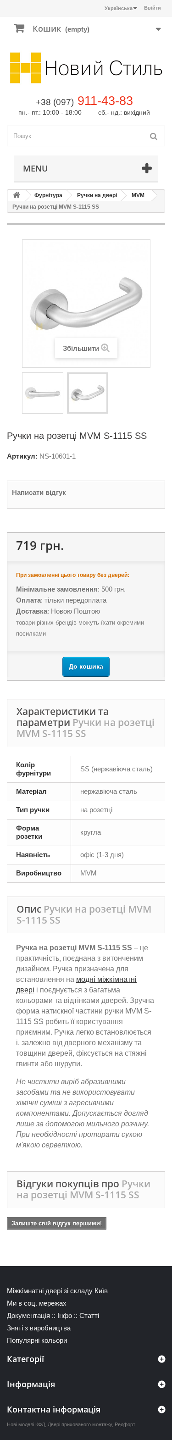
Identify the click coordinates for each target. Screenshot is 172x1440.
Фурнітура (48, 195)
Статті (89, 1315)
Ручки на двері (97, 195)
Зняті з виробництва (39, 1328)
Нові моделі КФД (26, 1424)
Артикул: (22, 456)
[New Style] (86, 67)
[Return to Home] (16, 195)
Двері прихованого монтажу (80, 1424)
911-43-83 (105, 101)
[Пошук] (153, 136)
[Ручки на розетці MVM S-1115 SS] (42, 393)
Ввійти (152, 8)
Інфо (64, 1315)
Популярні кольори (37, 1340)
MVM (138, 195)
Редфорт (125, 1424)
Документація (28, 1315)
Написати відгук (39, 492)
